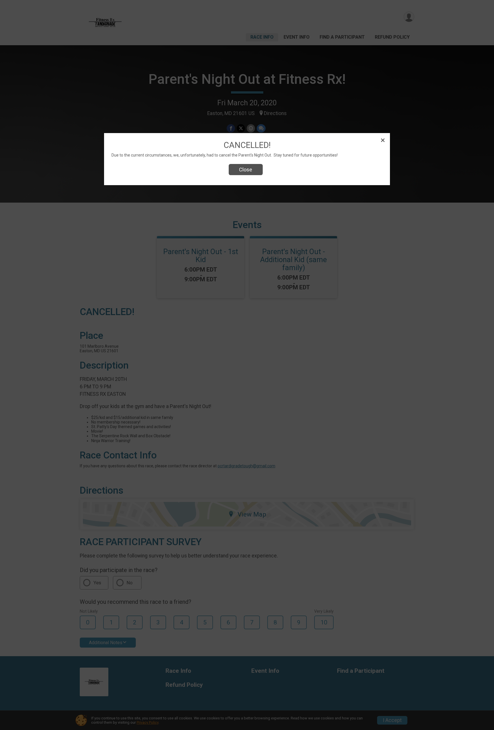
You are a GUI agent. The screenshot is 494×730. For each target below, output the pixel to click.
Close (245, 170)
